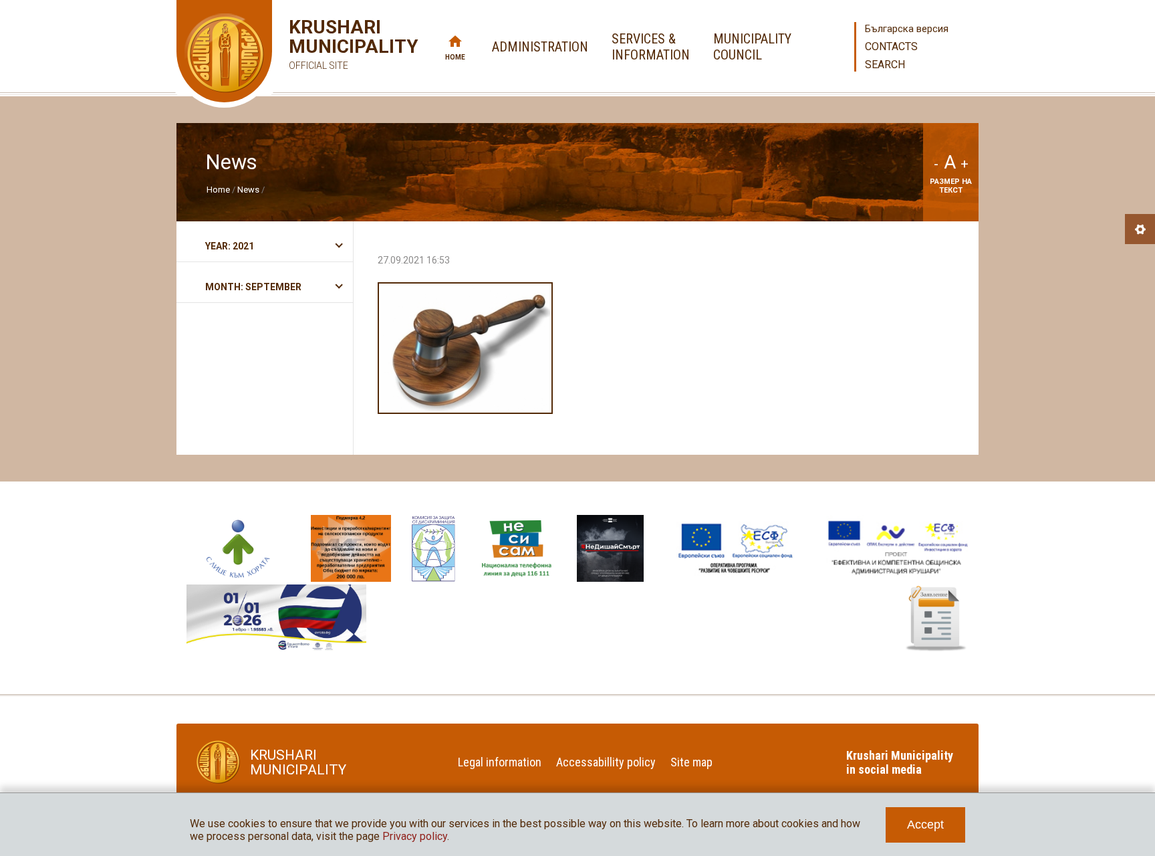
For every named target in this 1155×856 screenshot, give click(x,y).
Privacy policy (414, 836)
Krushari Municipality (334, 44)
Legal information (499, 762)
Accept (925, 824)
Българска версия (906, 29)
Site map (691, 762)
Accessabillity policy (606, 762)
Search (885, 64)
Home (455, 57)
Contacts (891, 46)
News (248, 190)
